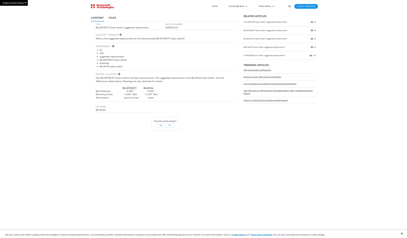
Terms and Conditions (261, 234)
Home (215, 6)
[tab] (97, 18)
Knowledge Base (236, 6)
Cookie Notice (238, 234)
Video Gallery (265, 6)
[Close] (401, 233)
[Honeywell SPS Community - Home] (102, 6)
